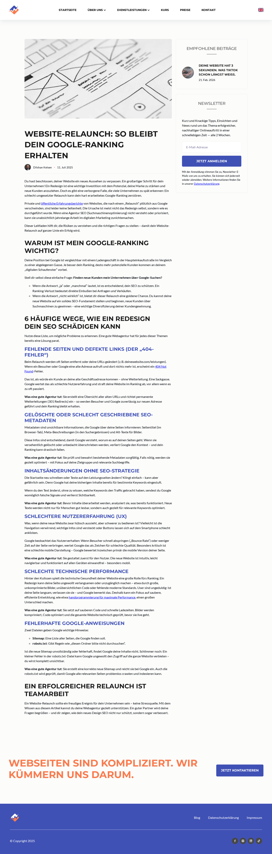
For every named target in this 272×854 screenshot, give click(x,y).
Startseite (67, 10)
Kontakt (209, 10)
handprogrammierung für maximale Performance (102, 597)
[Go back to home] (14, 818)
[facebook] (235, 841)
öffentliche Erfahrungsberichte (62, 203)
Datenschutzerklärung (206, 183)
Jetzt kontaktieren (240, 770)
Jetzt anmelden (211, 161)
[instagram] (243, 841)
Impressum (254, 817)
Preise (185, 10)
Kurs (165, 10)
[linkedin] (251, 841)
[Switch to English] (260, 10)
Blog (197, 817)
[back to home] (14, 10)
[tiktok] (259, 841)
